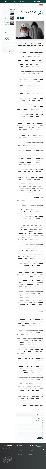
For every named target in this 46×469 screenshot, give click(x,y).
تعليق (42, 430)
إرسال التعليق (40, 438)
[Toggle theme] (2, 1)
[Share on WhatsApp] (18, 18)
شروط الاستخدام (20, 454)
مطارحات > (42, 9)
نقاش (23, 1)
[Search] (4, 1)
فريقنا (21, 448)
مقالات (20, 1)
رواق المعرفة (11, 1)
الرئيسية (28, 1)
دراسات (25, 1)
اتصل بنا (21, 450)
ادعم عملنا (20, 451)
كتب (14, 1)
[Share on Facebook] (23, 18)
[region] (23, 4)
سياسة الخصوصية (19, 453)
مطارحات (17, 1)
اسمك (42, 422)
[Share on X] (21, 18)
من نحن (21, 447)
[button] (19, 4)
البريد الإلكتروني (41, 426)
